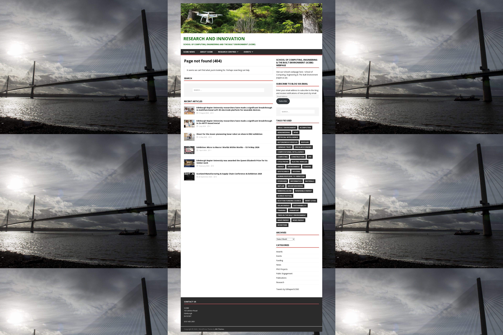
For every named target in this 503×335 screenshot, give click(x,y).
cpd (309, 157)
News (278, 264)
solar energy (284, 205)
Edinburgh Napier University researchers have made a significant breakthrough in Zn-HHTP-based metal (234, 122)
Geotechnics (283, 171)
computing (283, 157)
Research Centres (227, 52)
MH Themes (219, 329)
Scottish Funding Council (289, 201)
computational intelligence (291, 152)
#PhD (296, 132)
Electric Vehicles (299, 162)
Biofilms (305, 142)
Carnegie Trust (284, 147)
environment (294, 167)
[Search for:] (228, 90)
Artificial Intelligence (288, 137)
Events (247, 52)
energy (281, 167)
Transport (294, 210)
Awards (279, 251)
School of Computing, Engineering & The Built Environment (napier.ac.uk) (297, 75)
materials (309, 181)
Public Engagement (284, 273)
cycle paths (283, 162)
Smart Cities (310, 201)
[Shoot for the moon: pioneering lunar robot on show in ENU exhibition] (189, 139)
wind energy (298, 220)
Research (280, 282)
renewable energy (303, 191)
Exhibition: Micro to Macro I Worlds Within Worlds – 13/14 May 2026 (227, 147)
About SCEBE (206, 52)
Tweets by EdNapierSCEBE (287, 289)
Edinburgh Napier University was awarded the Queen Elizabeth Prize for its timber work (231, 161)
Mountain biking (295, 186)
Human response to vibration (291, 176)
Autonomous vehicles (287, 142)
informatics (296, 181)
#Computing (305, 128)
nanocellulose (285, 191)
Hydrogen (282, 181)
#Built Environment (287, 128)
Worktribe (282, 225)
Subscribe (283, 101)
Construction (297, 157)
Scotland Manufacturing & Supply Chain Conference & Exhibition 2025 (229, 173)
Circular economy (303, 147)
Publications (281, 278)
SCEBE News (189, 52)
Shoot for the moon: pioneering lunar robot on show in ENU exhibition (229, 134)
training (282, 210)
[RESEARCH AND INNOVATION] (251, 31)
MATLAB (281, 186)
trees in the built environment (292, 215)
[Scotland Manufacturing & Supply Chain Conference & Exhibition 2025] (189, 179)
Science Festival (285, 196)
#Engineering (284, 132)
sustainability (299, 205)
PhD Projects (282, 269)
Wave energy (283, 220)
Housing (296, 171)
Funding (307, 167)
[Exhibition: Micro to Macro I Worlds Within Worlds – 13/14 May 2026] (189, 152)
